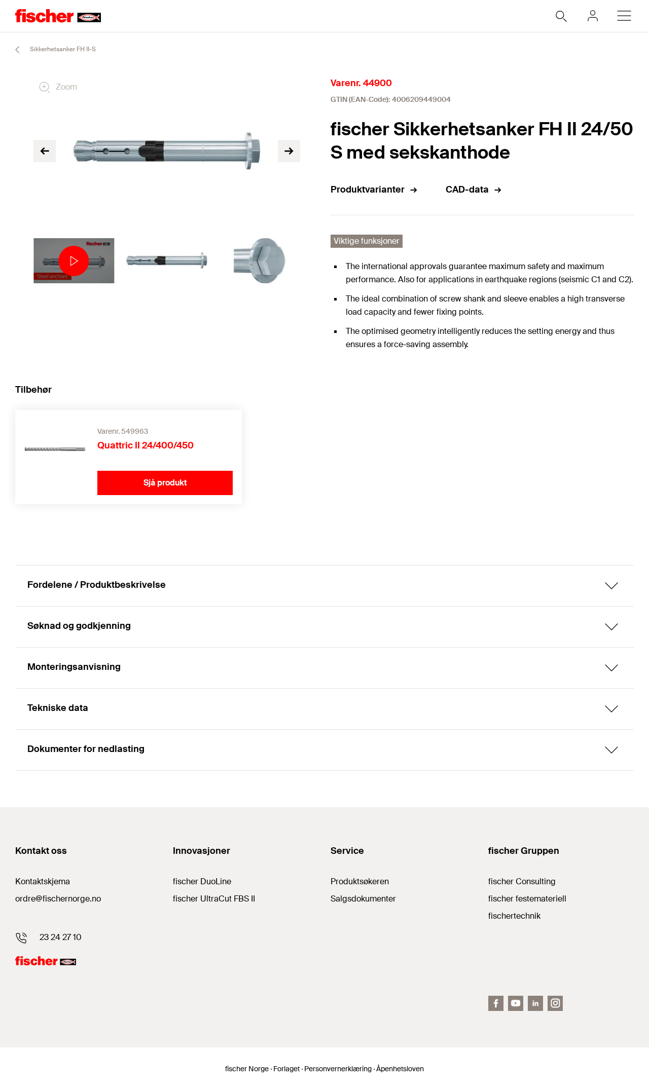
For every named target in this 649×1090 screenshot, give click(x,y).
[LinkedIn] (535, 1003)
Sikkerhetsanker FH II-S (62, 49)
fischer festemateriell (527, 898)
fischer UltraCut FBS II (214, 898)
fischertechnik (514, 916)
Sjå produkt (165, 482)
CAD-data (467, 189)
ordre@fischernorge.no (58, 898)
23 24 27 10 (61, 937)
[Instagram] (555, 1003)
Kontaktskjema (42, 881)
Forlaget (286, 1068)
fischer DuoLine (202, 881)
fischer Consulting (522, 881)
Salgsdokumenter (363, 898)
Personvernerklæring (338, 1068)
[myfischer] (592, 15)
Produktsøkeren (360, 881)
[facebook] (495, 1003)
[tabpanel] (73, 261)
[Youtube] (515, 1003)
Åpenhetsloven (400, 1068)
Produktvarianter (368, 189)
